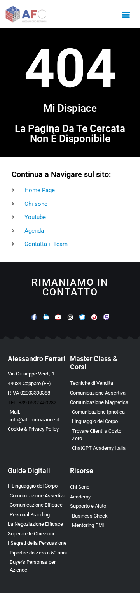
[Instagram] (70, 317)
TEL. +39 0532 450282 (32, 402)
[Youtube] (58, 317)
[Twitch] (106, 317)
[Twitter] (82, 317)
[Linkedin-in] (46, 317)
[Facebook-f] (34, 317)
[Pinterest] (94, 317)
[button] (125, 14)
